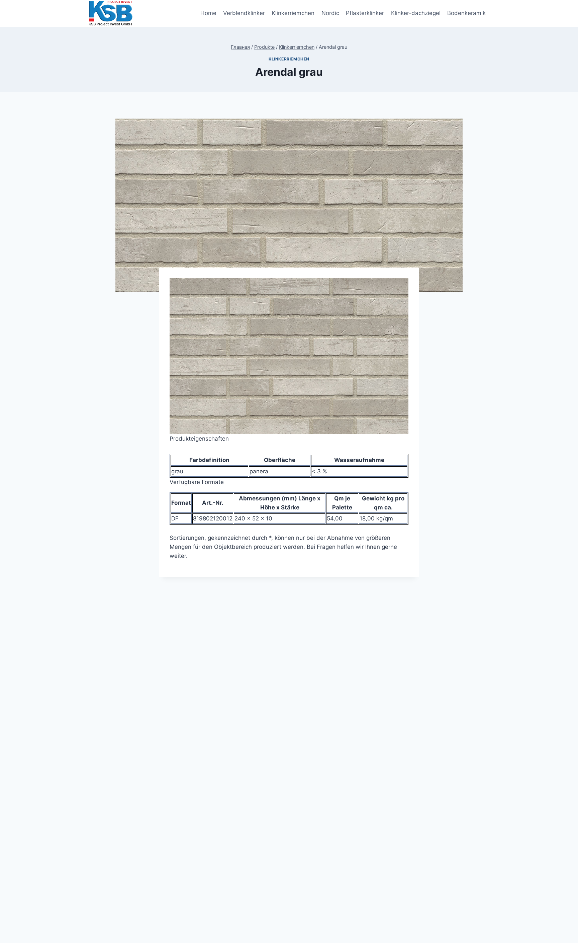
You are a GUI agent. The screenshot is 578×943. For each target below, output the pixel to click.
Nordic (330, 13)
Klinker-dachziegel (416, 13)
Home (208, 13)
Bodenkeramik (466, 13)
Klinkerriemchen (293, 13)
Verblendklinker (244, 13)
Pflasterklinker (365, 13)
